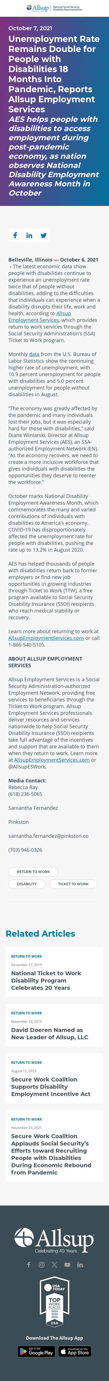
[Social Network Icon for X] (54, 1265)
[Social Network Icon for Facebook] (29, 1265)
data (34, 354)
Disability (27, 884)
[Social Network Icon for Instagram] (41, 1265)
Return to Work (33, 872)
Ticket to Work (73, 884)
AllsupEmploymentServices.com (46, 638)
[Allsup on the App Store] (75, 1351)
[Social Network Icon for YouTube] (67, 1265)
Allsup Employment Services (39, 316)
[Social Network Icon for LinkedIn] (80, 1265)
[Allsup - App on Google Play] (36, 1351)
